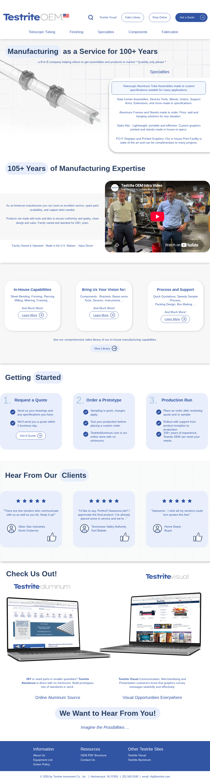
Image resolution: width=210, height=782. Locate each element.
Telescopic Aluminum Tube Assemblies (148, 86)
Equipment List (42, 759)
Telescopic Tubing (42, 32)
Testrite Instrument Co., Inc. (70, 776)
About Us (39, 755)
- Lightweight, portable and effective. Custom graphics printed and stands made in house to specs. (159, 127)
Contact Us (88, 759)
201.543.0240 (130, 776)
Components (138, 32)
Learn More (29, 315)
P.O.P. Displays (125, 138)
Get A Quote (28, 435)
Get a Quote (187, 17)
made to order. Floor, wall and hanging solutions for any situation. (158, 114)
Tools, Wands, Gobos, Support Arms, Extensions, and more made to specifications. (158, 101)
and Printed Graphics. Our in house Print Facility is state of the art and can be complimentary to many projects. (159, 140)
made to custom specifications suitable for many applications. (159, 88)
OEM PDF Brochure (93, 755)
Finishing (76, 32)
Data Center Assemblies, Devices (138, 99)
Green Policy (41, 764)
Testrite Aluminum (139, 759)
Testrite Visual (107, 17)
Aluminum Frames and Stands (139, 112)
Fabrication (170, 32)
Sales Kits (123, 125)
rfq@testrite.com (160, 776)
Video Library (132, 17)
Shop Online (159, 17)
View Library (102, 348)
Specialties (106, 32)
